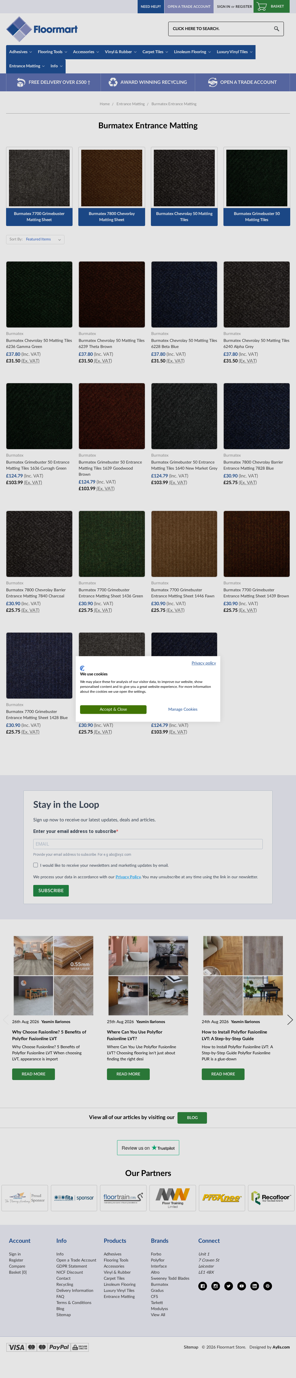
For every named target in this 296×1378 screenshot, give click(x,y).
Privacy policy (204, 663)
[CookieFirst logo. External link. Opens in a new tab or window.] (82, 668)
